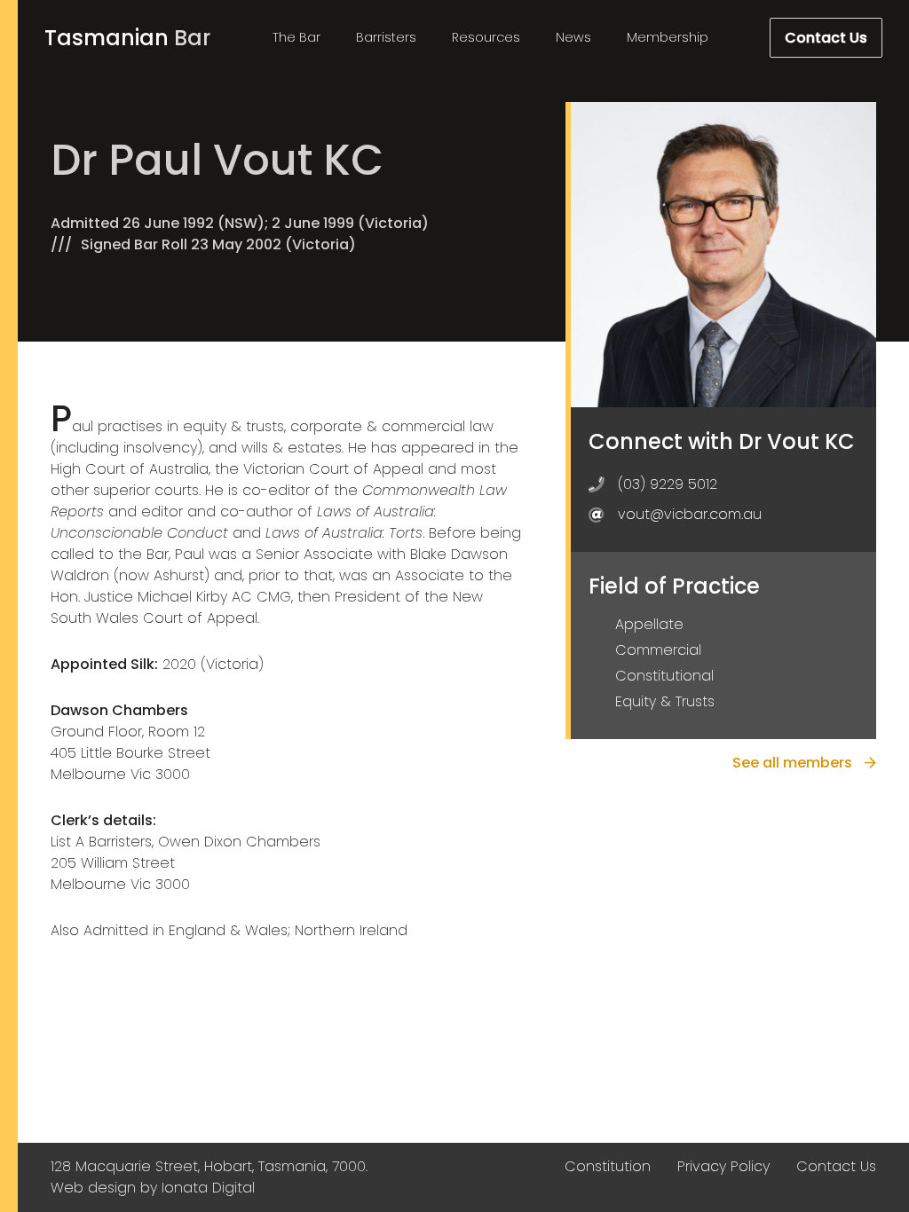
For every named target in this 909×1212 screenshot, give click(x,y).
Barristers (386, 37)
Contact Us (826, 38)
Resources (486, 37)
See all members (794, 762)
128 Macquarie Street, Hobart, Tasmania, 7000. (209, 1166)
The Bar (296, 37)
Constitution (608, 1166)
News (573, 37)
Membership (667, 37)
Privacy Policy (723, 1166)
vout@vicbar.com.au (690, 514)
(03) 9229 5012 (667, 484)
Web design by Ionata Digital (153, 1187)
